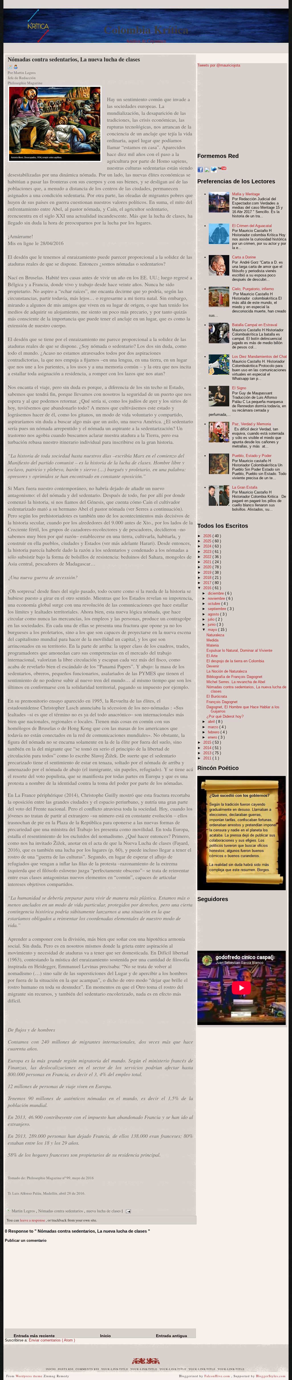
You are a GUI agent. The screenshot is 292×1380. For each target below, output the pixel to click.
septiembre (217, 609)
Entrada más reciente (34, 1335)
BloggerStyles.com (271, 1376)
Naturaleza (215, 635)
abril (212, 721)
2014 (207, 748)
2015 (207, 742)
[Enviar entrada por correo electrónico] (127, 1210)
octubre (214, 603)
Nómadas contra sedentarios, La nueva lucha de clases (74, 59)
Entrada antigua (171, 1335)
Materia (212, 645)
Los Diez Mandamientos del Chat (259, 356)
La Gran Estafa (244, 487)
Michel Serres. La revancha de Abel (235, 682)
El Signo (239, 388)
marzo (213, 727)
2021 (207, 562)
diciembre (216, 593)
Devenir (212, 666)
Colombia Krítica (146, 29)
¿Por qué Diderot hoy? (225, 716)
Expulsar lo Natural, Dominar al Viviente (239, 650)
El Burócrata (216, 696)
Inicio (105, 1335)
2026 (207, 536)
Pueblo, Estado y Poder (251, 456)
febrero (214, 732)
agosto (214, 614)
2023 (207, 551)
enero (213, 737)
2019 (207, 572)
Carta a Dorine (244, 257)
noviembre (217, 598)
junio (212, 624)
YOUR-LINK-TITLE (115, 1369)
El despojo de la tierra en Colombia (235, 661)
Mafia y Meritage (246, 194)
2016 (207, 588)
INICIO (51, 1369)
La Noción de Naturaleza (226, 671)
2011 (207, 758)
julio (212, 619)
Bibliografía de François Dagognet (234, 677)
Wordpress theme (30, 1376)
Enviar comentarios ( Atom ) (52, 1340)
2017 (207, 583)
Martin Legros (24, 1210)
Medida (212, 640)
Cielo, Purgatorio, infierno (253, 289)
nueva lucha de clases (104, 1210)
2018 (207, 577)
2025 (207, 541)
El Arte (212, 656)
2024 (207, 546)
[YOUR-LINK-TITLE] (6, 46)
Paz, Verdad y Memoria (251, 424)
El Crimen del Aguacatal (252, 226)
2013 (207, 753)
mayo (213, 629)
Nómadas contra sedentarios (61, 1210)
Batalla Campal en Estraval (254, 325)
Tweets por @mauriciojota (218, 65)
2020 (207, 567)
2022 (207, 557)
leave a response (33, 1220)
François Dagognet (222, 702)
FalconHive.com (217, 1376)
